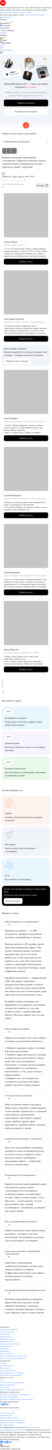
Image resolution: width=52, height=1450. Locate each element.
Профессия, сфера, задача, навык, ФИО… (19, 176)
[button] (2, 45)
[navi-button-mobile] (1, 53)
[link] (3, 40)
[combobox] (4, 1446)
